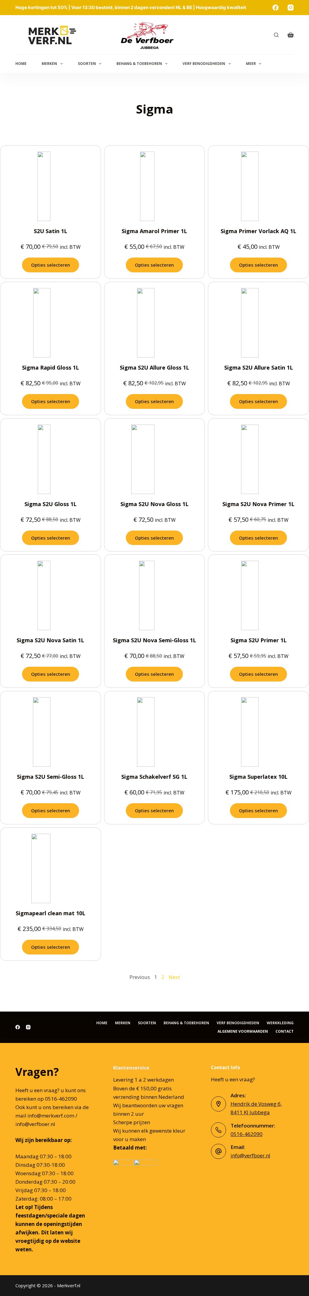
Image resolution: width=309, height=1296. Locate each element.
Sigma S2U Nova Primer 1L (258, 504)
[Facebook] (275, 8)
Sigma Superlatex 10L (258, 776)
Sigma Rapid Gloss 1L (50, 367)
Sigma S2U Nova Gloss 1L (154, 504)
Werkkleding (280, 1023)
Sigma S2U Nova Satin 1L (50, 640)
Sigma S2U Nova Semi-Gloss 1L (154, 640)
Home (21, 63)
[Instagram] (291, 8)
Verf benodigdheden (204, 63)
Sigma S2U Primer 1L (259, 640)
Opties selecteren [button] (50, 265)
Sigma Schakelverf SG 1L (154, 776)
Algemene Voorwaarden (243, 1031)
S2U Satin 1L (50, 231)
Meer (251, 63)
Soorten (87, 63)
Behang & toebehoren (139, 63)
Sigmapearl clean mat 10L (50, 913)
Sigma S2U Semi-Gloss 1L (50, 776)
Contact (285, 1031)
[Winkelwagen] (291, 35)
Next (174, 977)
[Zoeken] (276, 35)
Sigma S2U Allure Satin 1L (258, 367)
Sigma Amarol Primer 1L (154, 231)
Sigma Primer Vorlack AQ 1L (258, 231)
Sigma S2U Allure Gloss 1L (154, 367)
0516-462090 (247, 1134)
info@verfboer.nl (250, 1155)
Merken (49, 63)
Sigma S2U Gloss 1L (50, 504)
